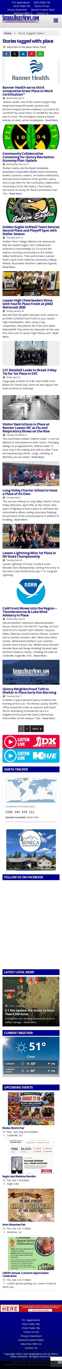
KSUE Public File (21, 6)
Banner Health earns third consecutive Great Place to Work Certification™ (27, 91)
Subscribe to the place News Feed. (26, 47)
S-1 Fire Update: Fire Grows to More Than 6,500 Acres (29, 1012)
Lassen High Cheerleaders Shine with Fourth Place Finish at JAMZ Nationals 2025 (27, 303)
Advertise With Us (23, 13)
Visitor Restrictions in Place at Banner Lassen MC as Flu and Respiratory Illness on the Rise (26, 427)
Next (35, 729)
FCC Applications (21, 2)
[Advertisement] (31, 850)
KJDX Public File (42, 2)
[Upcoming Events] (31, 1108)
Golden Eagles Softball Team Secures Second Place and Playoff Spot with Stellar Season (30, 230)
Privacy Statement (17, 9)
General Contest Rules (43, 9)
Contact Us (42, 13)
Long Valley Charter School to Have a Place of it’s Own (29, 492)
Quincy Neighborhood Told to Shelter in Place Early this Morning (29, 691)
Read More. (52, 120)
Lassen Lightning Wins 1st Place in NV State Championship (29, 555)
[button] (56, 20)
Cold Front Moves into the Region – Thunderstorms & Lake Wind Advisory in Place (29, 611)
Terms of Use (41, 6)
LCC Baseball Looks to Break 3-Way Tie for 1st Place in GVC (29, 372)
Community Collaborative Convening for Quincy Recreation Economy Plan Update (28, 157)
